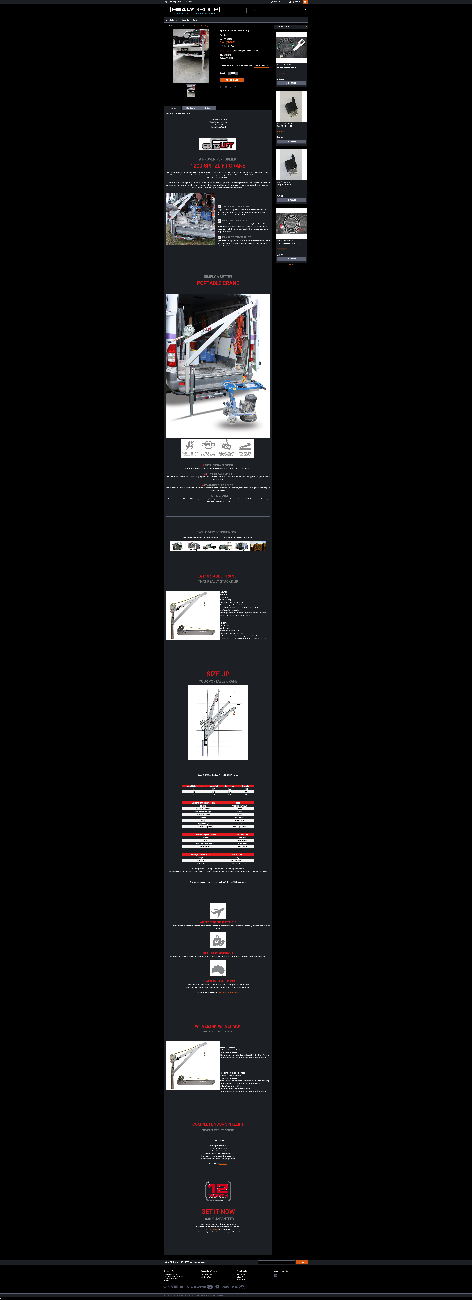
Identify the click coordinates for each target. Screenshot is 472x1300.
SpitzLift (279, 65)
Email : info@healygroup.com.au (176, 2)
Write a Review (253, 51)
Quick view (291, 61)
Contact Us (197, 20)
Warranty (214, 1229)
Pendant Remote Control (286, 67)
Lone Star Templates (216, 1295)
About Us (185, 20)
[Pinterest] (240, 87)
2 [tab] (292, 264)
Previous (303, 27)
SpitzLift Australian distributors (229, 992)
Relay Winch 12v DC (284, 126)
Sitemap (181, 1295)
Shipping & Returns (207, 1277)
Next (306, 27)
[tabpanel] (291, 58)
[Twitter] (235, 87)
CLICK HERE (223, 1164)
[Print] (231, 87)
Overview (173, 108)
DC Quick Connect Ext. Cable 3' (288, 243)
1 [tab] (290, 264)
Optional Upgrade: (226, 65)
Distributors (171, 20)
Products (174, 26)
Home (166, 26)
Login (202, 1274)
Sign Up (209, 1274)
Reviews (208, 108)
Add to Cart (291, 83)
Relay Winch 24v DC (284, 185)
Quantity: (223, 73)
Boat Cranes (183, 26)
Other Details (190, 108)
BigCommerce (197, 1295)
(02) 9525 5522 (279, 2)
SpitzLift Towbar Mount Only (199, 26)
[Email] (226, 87)
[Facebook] (221, 87)
